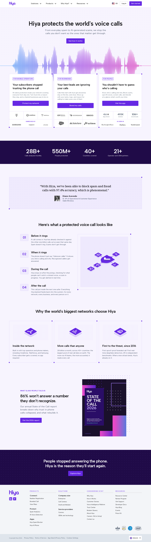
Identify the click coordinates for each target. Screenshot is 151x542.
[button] (36, 3)
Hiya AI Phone (34, 525)
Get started (135, 3)
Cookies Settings (72, 538)
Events (118, 510)
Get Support (120, 501)
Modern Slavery (92, 510)
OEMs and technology (65, 515)
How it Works (91, 499)
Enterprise (61, 498)
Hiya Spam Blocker (36, 522)
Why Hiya (90, 496)
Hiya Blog (119, 507)
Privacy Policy (28, 538)
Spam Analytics (35, 512)
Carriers (61, 512)
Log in (124, 3)
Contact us (90, 519)
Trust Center (91, 507)
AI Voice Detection (36, 515)
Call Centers (62, 502)
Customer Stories (93, 501)
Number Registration (37, 498)
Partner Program (121, 499)
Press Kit (118, 513)
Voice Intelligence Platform (96, 504)
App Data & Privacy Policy (56, 538)
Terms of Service (40, 538)
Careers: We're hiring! (94, 516)
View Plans (33, 504)
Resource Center (121, 496)
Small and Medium (64, 505)
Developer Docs (121, 504)
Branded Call (34, 501)
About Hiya (90, 513)
